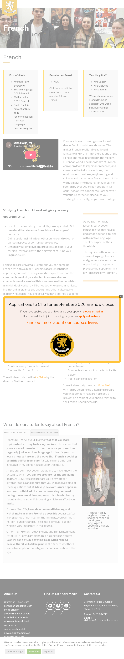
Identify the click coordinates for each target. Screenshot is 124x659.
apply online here (89, 316)
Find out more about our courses (62, 322)
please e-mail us (93, 311)
